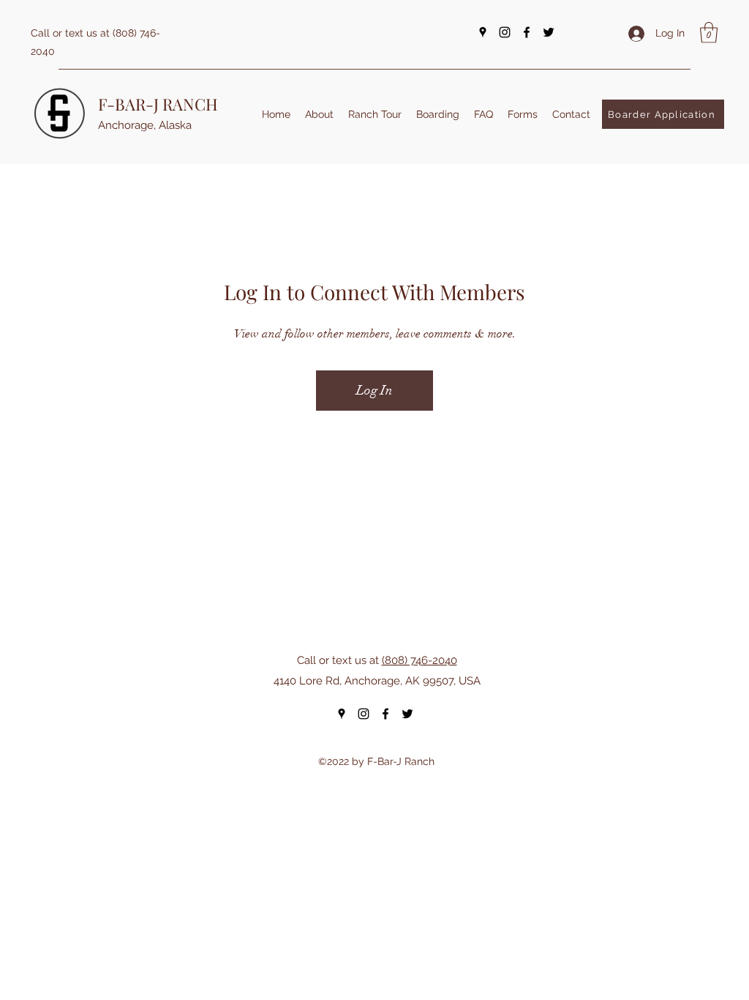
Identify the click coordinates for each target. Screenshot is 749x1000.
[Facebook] (526, 32)
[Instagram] (504, 32)
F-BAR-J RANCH (158, 104)
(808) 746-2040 (419, 660)
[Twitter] (548, 32)
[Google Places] (482, 32)
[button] (709, 32)
